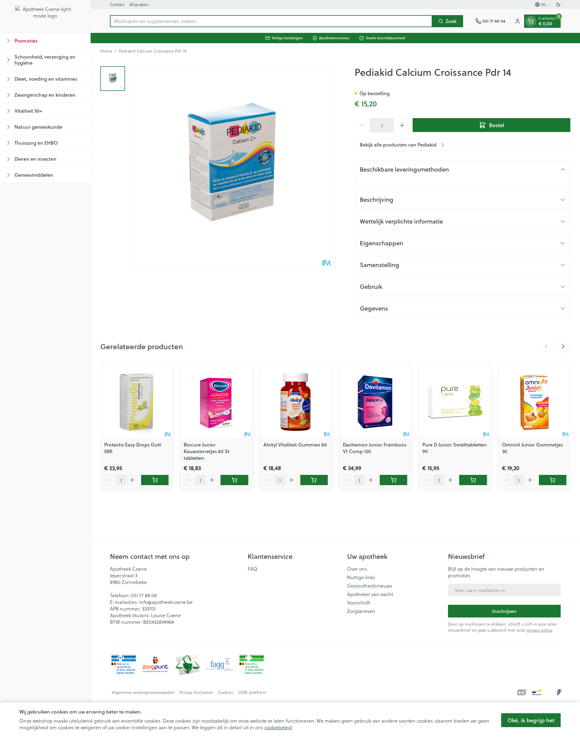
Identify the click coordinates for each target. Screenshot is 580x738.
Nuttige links (361, 577)
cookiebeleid (278, 727)
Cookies (225, 692)
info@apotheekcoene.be (166, 601)
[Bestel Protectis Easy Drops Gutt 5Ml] (155, 480)
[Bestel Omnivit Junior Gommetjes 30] (552, 480)
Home (106, 51)
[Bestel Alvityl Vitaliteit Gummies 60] (314, 480)
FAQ (252, 569)
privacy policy (539, 630)
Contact (117, 4)
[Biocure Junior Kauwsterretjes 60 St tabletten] (216, 402)
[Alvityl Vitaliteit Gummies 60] (295, 402)
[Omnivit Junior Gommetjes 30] (534, 402)
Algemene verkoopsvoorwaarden (143, 692)
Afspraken (139, 4)
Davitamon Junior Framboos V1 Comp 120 (374, 448)
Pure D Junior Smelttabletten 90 (454, 448)
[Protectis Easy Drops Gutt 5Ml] (136, 402)
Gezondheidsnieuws (369, 585)
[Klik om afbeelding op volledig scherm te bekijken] (233, 168)
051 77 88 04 (143, 595)
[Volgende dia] (563, 346)
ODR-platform (252, 692)
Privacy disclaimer (196, 692)
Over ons (357, 569)
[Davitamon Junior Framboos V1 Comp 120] (375, 402)
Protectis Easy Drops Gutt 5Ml (132, 448)
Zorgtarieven (361, 611)
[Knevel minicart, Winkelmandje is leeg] (530, 21)
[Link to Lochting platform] (558, 692)
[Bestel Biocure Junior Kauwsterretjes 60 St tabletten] (234, 480)
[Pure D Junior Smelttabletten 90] (454, 402)
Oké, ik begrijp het (530, 720)
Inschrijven (504, 610)
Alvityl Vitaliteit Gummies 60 (295, 444)
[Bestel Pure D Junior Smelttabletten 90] (473, 480)
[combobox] (271, 21)
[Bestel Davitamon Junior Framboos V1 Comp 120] (393, 480)
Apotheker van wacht (370, 594)
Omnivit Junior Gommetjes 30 (532, 448)
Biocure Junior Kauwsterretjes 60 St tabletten (207, 451)
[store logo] (45, 16)
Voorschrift (358, 602)
